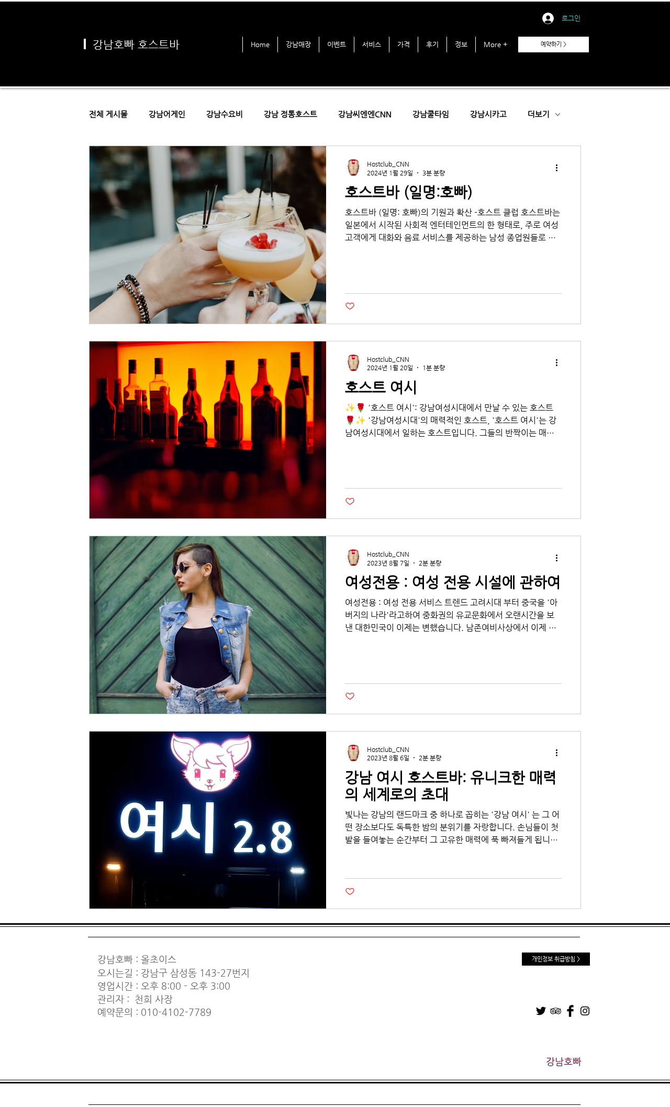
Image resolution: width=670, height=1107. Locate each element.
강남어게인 (167, 113)
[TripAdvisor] (556, 1011)
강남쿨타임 (430, 113)
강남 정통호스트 (290, 113)
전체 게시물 (108, 113)
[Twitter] (541, 1011)
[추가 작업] (560, 167)
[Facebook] (570, 1011)
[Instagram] (585, 1011)
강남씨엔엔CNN (365, 113)
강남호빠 (115, 959)
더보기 (539, 113)
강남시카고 (488, 113)
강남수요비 (224, 113)
